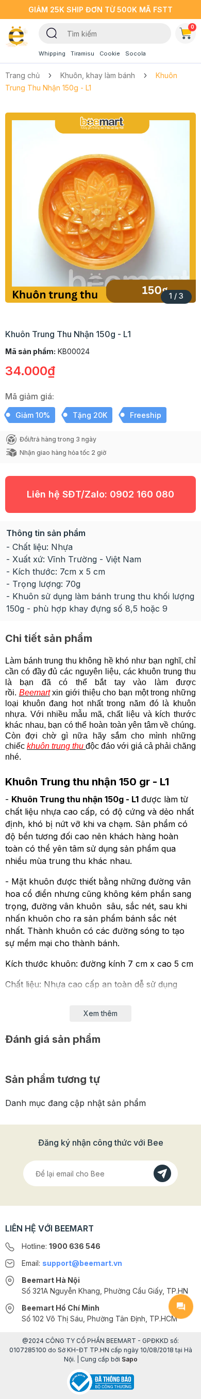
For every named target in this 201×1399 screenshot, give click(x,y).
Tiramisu (82, 53)
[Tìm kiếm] (51, 32)
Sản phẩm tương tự (52, 1079)
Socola (135, 53)
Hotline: (61, 1246)
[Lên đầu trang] (181, 1386)
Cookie (109, 53)
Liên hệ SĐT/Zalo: (100, 494)
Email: (72, 1263)
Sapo (130, 1359)
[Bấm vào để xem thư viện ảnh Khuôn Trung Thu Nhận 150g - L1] (100, 207)
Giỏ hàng (192, 27)
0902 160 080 (142, 494)
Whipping (52, 53)
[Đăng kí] (162, 1173)
